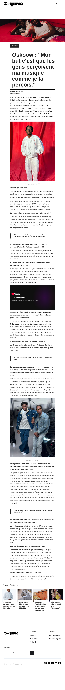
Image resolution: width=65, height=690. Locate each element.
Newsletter (33, 639)
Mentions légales (55, 639)
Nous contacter (54, 635)
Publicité (33, 642)
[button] (56, 3)
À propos (33, 635)
